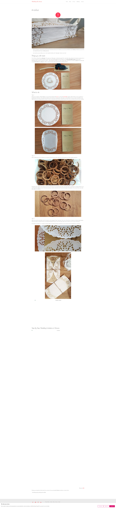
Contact (82, 1)
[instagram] (38, 502)
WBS (83, 488)
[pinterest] (35, 502)
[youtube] (41, 502)
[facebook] (33, 502)
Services (74, 1)
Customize (100, 506)
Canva (57, 96)
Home (67, 1)
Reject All (106, 506)
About (70, 1)
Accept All (112, 506)
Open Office (65, 96)
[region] (58, 505)
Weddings (78, 1)
